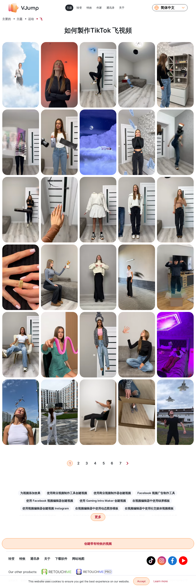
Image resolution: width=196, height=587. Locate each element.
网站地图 (78, 558)
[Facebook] (172, 560)
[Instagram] (161, 560)
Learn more (161, 581)
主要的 (6, 19)
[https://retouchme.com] (56, 572)
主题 (69, 7)
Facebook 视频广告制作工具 (156, 493)
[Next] (127, 463)
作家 (99, 7)
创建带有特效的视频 (98, 544)
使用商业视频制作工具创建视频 (67, 493)
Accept (141, 581)
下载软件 (61, 558)
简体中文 (168, 8)
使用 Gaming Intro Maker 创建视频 (103, 500)
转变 (79, 7)
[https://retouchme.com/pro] (94, 572)
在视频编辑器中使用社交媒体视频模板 (149, 508)
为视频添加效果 (30, 493)
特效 (89, 7)
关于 (121, 7)
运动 (31, 19)
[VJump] (23, 7)
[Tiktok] (151, 560)
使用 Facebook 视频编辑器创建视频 (49, 500)
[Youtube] (183, 560)
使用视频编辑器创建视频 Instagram (45, 508)
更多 (98, 517)
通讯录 (110, 7)
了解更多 (20, 100)
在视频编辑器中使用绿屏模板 (151, 500)
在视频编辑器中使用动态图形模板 (96, 508)
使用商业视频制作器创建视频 (112, 493)
